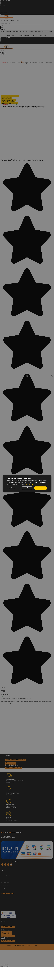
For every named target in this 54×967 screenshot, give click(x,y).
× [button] (49, 476)
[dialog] (27, 483)
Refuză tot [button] (27, 488)
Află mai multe (29, 484)
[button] (12, 488)
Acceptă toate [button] (40, 488)
